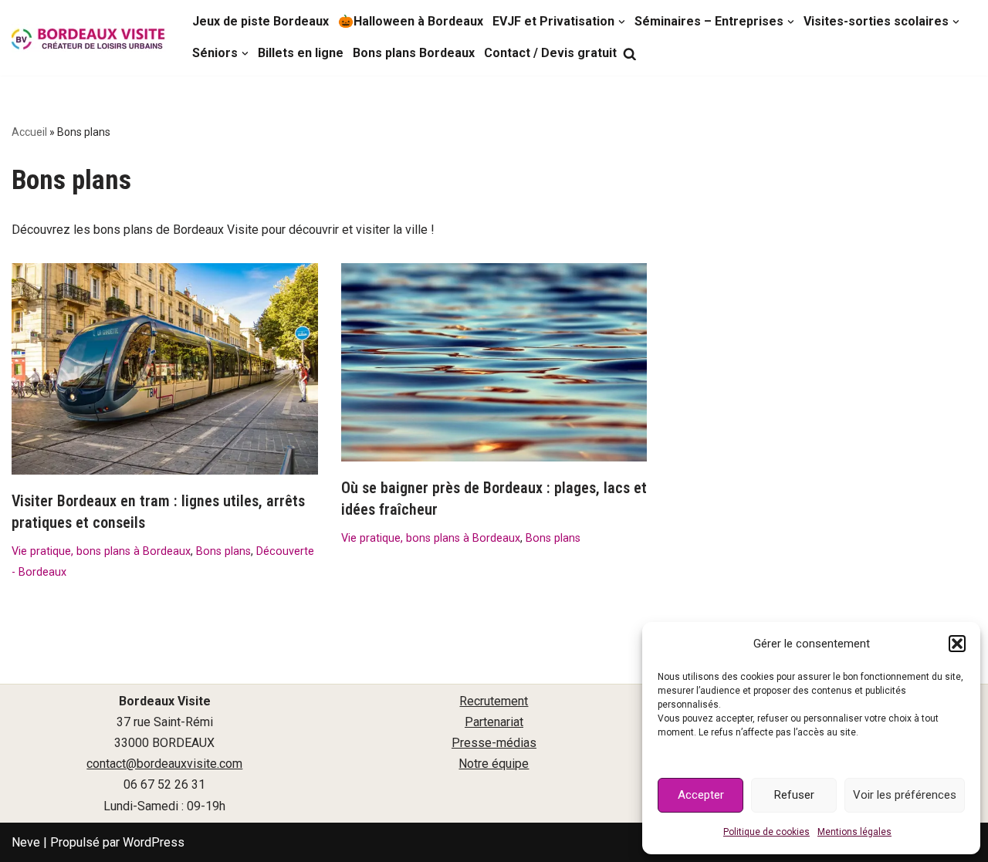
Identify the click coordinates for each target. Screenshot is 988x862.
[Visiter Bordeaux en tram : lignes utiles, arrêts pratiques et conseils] (165, 369)
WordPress (153, 842)
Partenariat (494, 722)
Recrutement (493, 701)
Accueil (29, 132)
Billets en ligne (300, 53)
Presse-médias (494, 742)
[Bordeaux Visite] (89, 38)
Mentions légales (854, 832)
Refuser (794, 795)
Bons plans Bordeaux (414, 53)
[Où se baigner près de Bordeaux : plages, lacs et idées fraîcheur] (494, 362)
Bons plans (223, 551)
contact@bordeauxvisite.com (164, 763)
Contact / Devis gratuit (550, 53)
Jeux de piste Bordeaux (260, 21)
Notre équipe (493, 763)
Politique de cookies (766, 832)
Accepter (701, 795)
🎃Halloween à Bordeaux (410, 21)
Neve (26, 842)
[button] (957, 643)
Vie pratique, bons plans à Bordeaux (101, 551)
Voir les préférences (904, 795)
